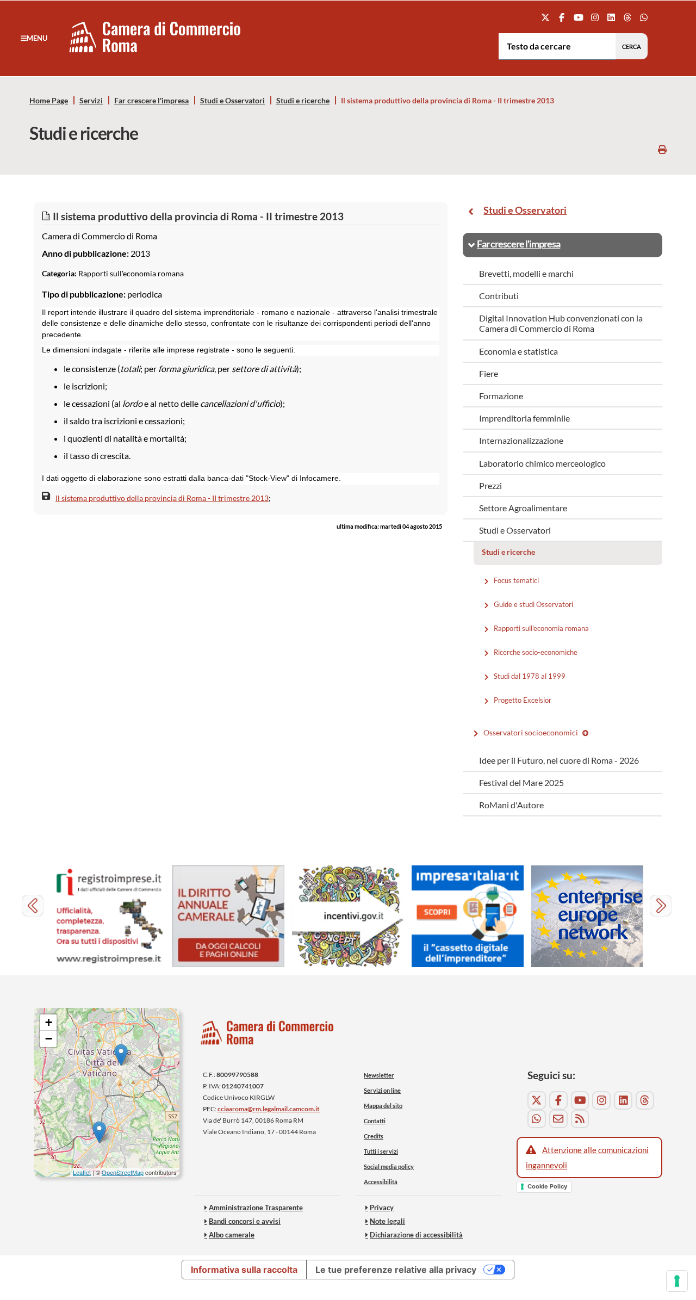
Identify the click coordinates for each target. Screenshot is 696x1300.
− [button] (48, 1038)
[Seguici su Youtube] (578, 17)
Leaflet (82, 1172)
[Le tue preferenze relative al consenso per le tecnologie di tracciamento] (677, 1281)
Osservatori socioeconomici (531, 732)
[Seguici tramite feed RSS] (580, 1119)
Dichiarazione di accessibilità (416, 1234)
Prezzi (490, 485)
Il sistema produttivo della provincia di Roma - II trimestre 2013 (162, 498)
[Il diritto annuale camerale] (228, 916)
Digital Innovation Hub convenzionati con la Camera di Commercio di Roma (561, 323)
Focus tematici (517, 579)
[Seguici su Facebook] (562, 17)
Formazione (501, 396)
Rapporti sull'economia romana (542, 627)
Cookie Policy (547, 1186)
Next (662, 907)
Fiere (488, 373)
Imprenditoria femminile (524, 418)
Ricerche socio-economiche (536, 651)
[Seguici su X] (545, 17)
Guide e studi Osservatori (534, 603)
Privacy (382, 1207)
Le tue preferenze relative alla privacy (395, 1269)
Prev (34, 907)
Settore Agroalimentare (523, 508)
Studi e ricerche (303, 100)
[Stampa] (662, 149)
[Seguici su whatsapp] (644, 17)
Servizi (91, 100)
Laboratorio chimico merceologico (542, 463)
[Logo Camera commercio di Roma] (267, 1035)
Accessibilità (380, 1181)
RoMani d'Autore (511, 805)
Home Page (48, 100)
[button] (34, 38)
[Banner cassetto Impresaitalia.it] (467, 916)
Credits (373, 1136)
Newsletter (379, 1075)
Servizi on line (382, 1090)
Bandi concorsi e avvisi (245, 1221)
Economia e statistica (518, 351)
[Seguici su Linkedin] (611, 17)
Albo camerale (231, 1234)
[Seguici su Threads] (627, 17)
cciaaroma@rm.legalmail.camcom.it (268, 1109)
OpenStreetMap (123, 1172)
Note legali (387, 1221)
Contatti (375, 1120)
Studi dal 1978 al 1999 (530, 675)
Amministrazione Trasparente (256, 1207)
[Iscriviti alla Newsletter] (558, 1119)
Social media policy (389, 1166)
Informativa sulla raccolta (244, 1269)
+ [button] (48, 1022)
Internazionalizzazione (521, 440)
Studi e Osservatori (232, 100)
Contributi (499, 295)
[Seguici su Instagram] (594, 17)
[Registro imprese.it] (109, 916)
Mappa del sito (383, 1105)
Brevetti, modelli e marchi (526, 273)
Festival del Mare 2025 (521, 782)
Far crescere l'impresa (151, 100)
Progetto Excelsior (523, 699)
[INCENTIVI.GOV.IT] (348, 916)
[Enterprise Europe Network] (587, 916)
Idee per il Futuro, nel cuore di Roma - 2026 (559, 760)
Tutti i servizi (381, 1151)
